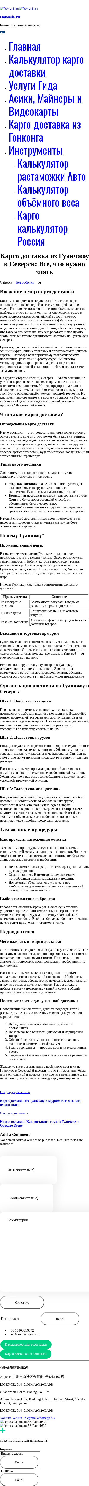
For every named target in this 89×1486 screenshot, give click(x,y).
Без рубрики (25, 282)
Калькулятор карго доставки (26, 1344)
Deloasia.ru (10, 17)
